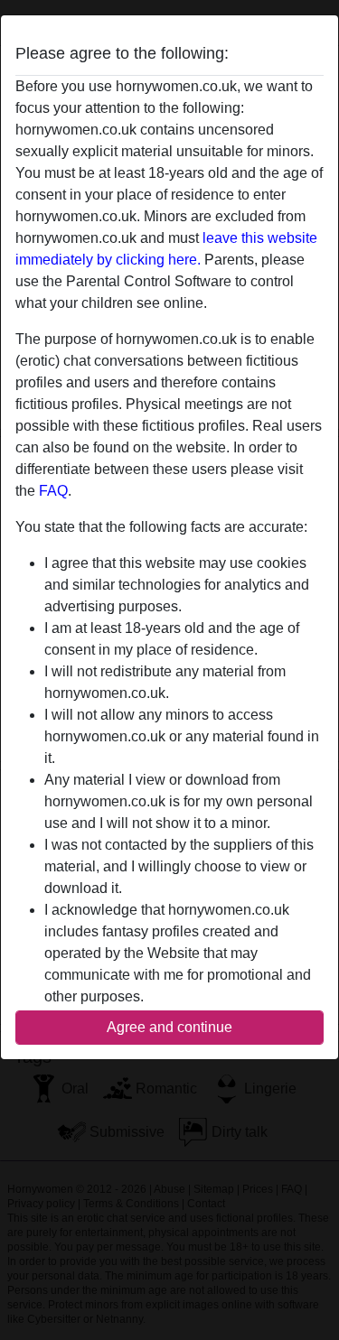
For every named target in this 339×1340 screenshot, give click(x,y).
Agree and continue (169, 1027)
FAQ (53, 490)
